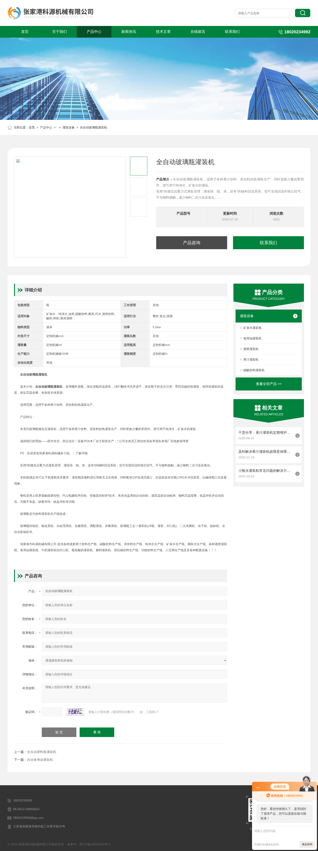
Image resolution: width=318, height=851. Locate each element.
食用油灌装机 (252, 338)
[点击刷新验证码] (75, 712)
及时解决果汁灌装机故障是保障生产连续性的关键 (265, 451)
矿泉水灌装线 (252, 327)
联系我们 (232, 32)
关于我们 (59, 32)
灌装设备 (69, 127)
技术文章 (163, 32)
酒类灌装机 (251, 349)
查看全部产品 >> (268, 384)
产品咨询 (191, 242)
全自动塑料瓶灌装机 (41, 752)
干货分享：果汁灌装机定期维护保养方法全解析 (265, 432)
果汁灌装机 (251, 359)
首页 (25, 32)
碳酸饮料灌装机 (254, 370)
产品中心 (94, 32)
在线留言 (198, 32)
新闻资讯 (128, 32)
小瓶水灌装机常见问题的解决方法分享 (265, 470)
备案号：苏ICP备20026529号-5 (88, 844)
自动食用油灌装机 (40, 759)
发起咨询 (307, 844)
